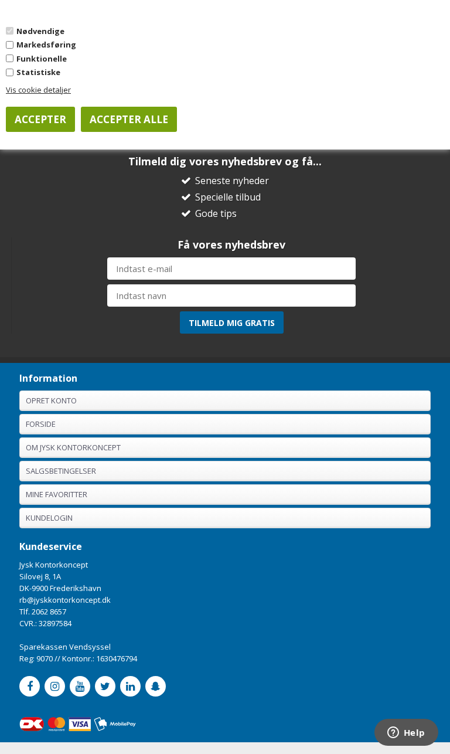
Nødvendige (40, 31)
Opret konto (51, 400)
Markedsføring (46, 44)
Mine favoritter (56, 494)
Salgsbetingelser (61, 471)
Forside (41, 424)
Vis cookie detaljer (38, 89)
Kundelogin (49, 517)
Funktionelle (41, 58)
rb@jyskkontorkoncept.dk (65, 600)
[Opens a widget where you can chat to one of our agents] (406, 733)
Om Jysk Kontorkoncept (73, 447)
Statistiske (38, 72)
